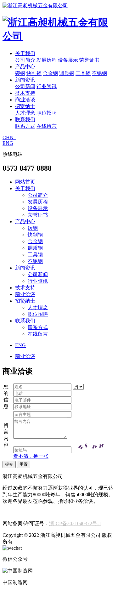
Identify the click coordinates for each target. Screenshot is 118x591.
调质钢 (66, 73)
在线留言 (47, 126)
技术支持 (25, 93)
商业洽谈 (25, 99)
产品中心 (25, 66)
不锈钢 (99, 73)
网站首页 (25, 182)
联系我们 (25, 119)
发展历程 (47, 60)
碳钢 (20, 73)
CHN (9, 137)
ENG (8, 143)
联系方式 (25, 126)
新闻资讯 (25, 79)
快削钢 (34, 73)
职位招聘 (47, 113)
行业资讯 (47, 86)
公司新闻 (25, 86)
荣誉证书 (89, 60)
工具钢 (83, 73)
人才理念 (25, 113)
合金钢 (50, 73)
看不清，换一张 (30, 456)
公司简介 (25, 60)
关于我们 (25, 53)
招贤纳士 (25, 106)
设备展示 (68, 60)
